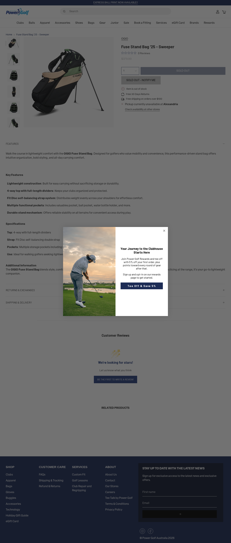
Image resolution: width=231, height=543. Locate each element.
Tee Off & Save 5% (142, 285)
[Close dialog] (164, 231)
